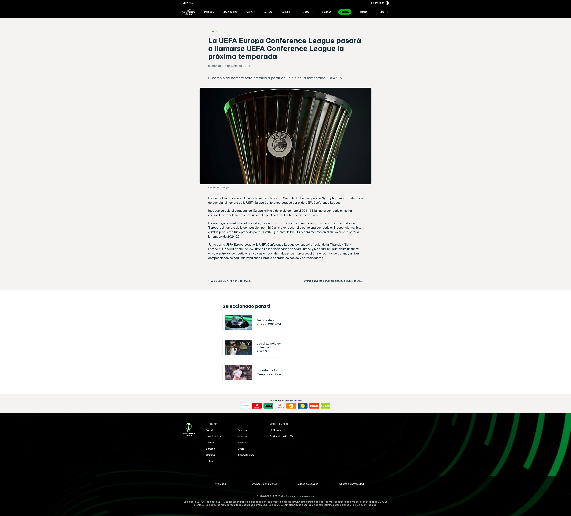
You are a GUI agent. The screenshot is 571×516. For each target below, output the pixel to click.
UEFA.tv (210, 442)
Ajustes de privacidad (351, 484)
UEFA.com (275, 430)
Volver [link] (214, 31)
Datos (209, 461)
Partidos (210, 430)
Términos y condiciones (263, 484)
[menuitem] (209, 12)
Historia (242, 442)
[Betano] (314, 406)
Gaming (210, 455)
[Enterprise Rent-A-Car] (268, 406)
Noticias (242, 436)
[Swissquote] (280, 406)
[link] (209, 12)
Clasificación (213, 436)
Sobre (241, 448)
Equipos (242, 430)
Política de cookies (307, 484)
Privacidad (220, 484)
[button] (287, 12)
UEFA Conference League (188, 12)
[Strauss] (257, 406)
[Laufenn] (245, 406)
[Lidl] (303, 406)
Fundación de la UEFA (281, 436)
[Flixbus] (325, 406)
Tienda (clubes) (246, 455)
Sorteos (210, 448)
